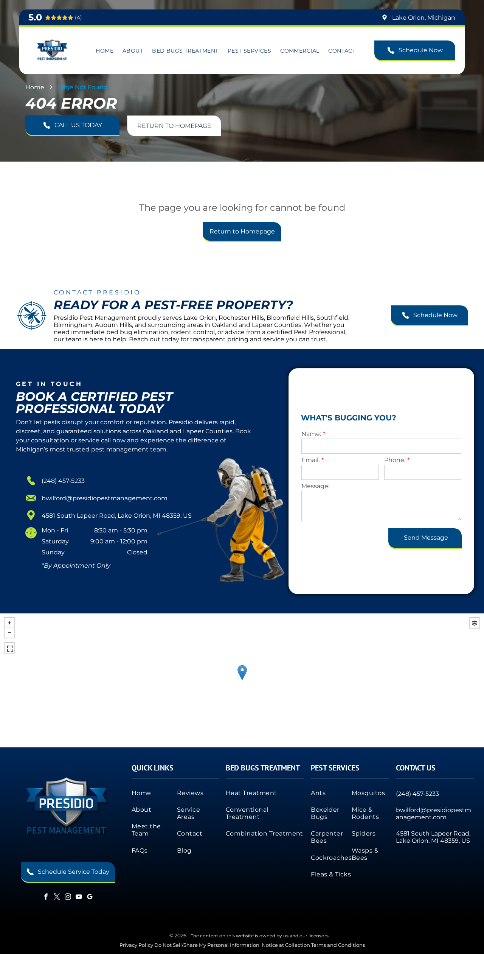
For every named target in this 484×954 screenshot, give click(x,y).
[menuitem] (104, 50)
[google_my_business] (90, 898)
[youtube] (79, 898)
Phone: (394, 460)
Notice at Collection (286, 945)
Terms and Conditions (338, 945)
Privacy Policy (136, 945)
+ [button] (9, 623)
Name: (311, 433)
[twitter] (57, 898)
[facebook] (46, 898)
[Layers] (474, 623)
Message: (315, 486)
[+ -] (242, 680)
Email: (310, 460)
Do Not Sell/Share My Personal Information (206, 945)
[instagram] (68, 898)
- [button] (9, 633)
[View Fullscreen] (9, 648)
